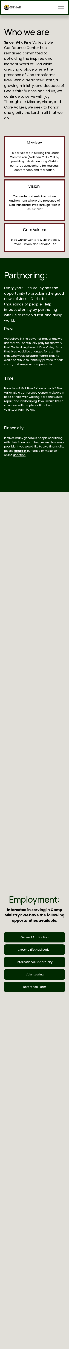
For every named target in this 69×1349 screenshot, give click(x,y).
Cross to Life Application (34, 950)
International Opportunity (35, 962)
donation (19, 455)
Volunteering (35, 974)
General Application (34, 937)
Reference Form (34, 987)
